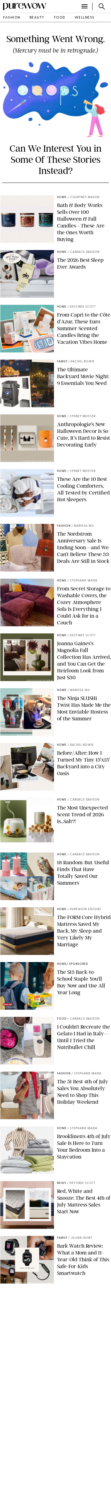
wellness (85, 17)
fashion (11, 17)
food (59, 17)
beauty (37, 17)
